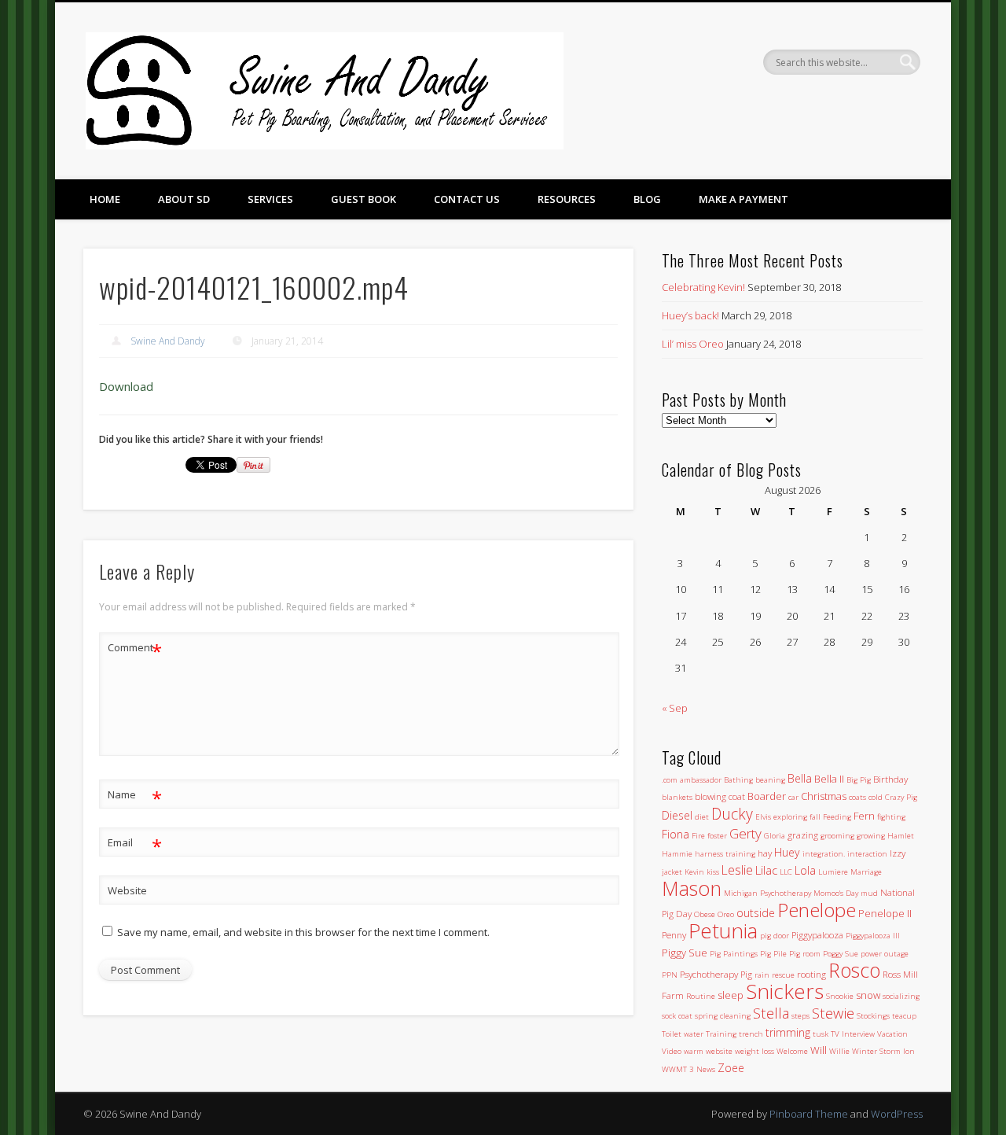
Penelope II (885, 913)
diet (702, 817)
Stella (771, 1013)
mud (869, 893)
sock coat (677, 1016)
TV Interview (853, 1034)
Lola (805, 870)
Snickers (785, 991)
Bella (800, 778)
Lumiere (833, 872)
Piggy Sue (684, 952)
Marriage (866, 872)
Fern (864, 816)
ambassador (700, 780)
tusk (820, 1034)
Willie (839, 1051)
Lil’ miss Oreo (693, 344)
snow (868, 995)
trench (751, 1034)
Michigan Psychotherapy (767, 893)
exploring (790, 817)
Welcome (792, 1051)
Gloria (774, 836)
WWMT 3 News (688, 1069)
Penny (674, 934)
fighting (891, 817)
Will (818, 1050)
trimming (788, 1032)
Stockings (873, 1016)
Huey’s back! (690, 315)
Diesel (677, 815)
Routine (700, 996)
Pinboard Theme (808, 1114)
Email (135, 845)
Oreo (726, 914)
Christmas (823, 796)
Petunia (723, 930)
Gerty (745, 833)
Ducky (732, 813)
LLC (786, 872)
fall (815, 817)
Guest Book (363, 199)
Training (721, 1034)
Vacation (892, 1034)
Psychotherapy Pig (716, 973)
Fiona (675, 834)
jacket (672, 872)
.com (669, 780)
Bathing (738, 780)
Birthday (890, 778)
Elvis (763, 817)
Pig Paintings (734, 954)
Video (671, 1051)
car (793, 797)
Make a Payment (743, 199)
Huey (787, 852)
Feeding (837, 817)
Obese (704, 914)
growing (871, 836)
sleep (730, 995)
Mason (691, 888)
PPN (669, 975)
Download (126, 386)
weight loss (754, 1051)
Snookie (840, 996)
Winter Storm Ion (883, 1051)
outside (755, 912)
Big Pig (858, 780)
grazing (803, 834)
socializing (901, 996)
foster (717, 836)
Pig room (805, 954)
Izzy (897, 852)
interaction (867, 854)
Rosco (854, 969)
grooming (837, 836)
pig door (774, 935)
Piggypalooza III (873, 935)
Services (270, 199)
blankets (677, 797)
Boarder (766, 796)
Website (127, 890)
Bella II (829, 779)
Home (105, 199)
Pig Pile (773, 954)
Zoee (731, 1067)
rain (761, 975)
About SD (184, 199)
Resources (567, 199)
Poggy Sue (840, 954)
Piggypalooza (817, 934)
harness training (725, 854)
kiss (713, 872)
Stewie (833, 1013)
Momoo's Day (835, 893)
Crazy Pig (901, 797)
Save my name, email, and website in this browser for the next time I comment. (303, 932)
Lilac (766, 870)
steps (800, 1016)
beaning (770, 780)
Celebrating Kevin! (703, 287)
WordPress (897, 1114)
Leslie (737, 870)
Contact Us (467, 199)
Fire (698, 836)
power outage (885, 954)
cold (875, 797)
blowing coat (720, 796)
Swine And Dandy (167, 341)
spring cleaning (723, 1016)
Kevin (694, 872)
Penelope (816, 910)
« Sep (675, 708)
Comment (135, 649)
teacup (904, 1016)
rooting (811, 973)
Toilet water (682, 1034)
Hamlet (900, 836)
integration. (823, 854)
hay (765, 852)
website (719, 1051)
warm (693, 1051)
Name (135, 797)
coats (857, 797)
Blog (647, 199)
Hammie (677, 854)
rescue (783, 975)
